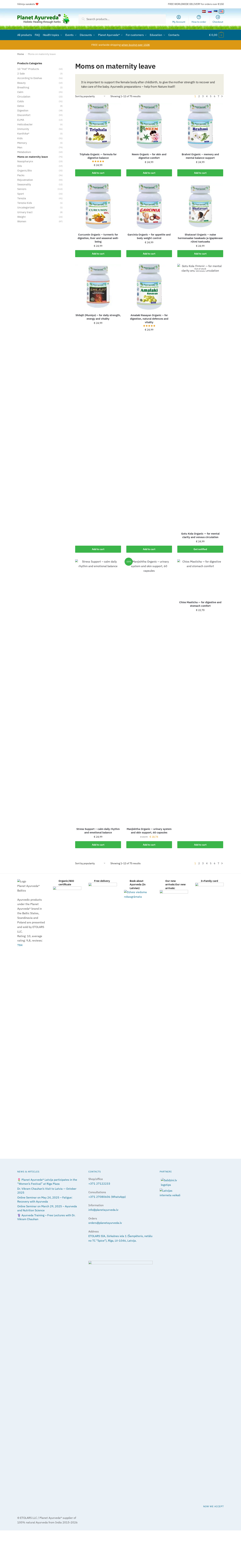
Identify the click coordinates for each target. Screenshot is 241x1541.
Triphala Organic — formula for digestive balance (98, 156)
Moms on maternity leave (32, 156)
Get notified (200, 549)
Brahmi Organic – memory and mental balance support (200, 156)
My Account (178, 21)
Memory (22, 143)
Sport (20, 193)
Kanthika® (23, 133)
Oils (19, 166)
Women (21, 221)
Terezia (21, 198)
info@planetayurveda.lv (103, 1210)
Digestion (22, 110)
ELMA (20, 119)
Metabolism (24, 152)
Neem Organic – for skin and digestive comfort (149, 156)
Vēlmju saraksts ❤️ (27, 4)
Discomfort (23, 115)
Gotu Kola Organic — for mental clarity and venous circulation (200, 535)
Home (20, 54)
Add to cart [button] (98, 172)
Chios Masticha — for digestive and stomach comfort (200, 604)
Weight (21, 216)
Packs (20, 175)
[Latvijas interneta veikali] (192, 1193)
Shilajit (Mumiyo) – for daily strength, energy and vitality (98, 316)
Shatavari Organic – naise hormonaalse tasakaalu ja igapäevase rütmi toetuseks (200, 238)
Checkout (218, 21)
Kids (20, 138)
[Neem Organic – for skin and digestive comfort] (149, 126)
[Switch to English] (221, 11)
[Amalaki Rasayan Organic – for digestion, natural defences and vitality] (149, 287)
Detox (20, 106)
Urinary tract (24, 212)
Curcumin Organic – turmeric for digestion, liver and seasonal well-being (98, 238)
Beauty (21, 82)
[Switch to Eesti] (215, 11)
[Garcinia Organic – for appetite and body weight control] (149, 206)
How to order (199, 21)
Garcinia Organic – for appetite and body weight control (149, 236)
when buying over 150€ (135, 44)
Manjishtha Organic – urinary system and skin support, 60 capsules (149, 830)
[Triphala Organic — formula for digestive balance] (98, 126)
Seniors (21, 189)
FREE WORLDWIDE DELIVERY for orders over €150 (196, 4)
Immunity (23, 129)
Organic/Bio (24, 170)
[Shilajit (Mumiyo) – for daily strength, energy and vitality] (98, 287)
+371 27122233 (99, 1183)
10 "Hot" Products (28, 69)
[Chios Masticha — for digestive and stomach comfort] (200, 578)
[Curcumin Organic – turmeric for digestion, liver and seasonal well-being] (98, 206)
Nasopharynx (25, 161)
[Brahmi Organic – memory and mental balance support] (200, 126)
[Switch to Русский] (209, 11)
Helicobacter (25, 124)
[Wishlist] (115, 108)
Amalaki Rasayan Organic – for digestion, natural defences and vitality (149, 318)
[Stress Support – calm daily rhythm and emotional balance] (98, 691)
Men (19, 147)
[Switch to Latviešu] (204, 11)
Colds (20, 101)
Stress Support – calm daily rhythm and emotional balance (98, 830)
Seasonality (24, 184)
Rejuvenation (25, 179)
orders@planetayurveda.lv (105, 1223)
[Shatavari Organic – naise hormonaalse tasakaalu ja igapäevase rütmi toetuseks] (200, 206)
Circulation (23, 96)
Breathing (23, 87)
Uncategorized (26, 207)
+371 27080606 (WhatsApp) (107, 1196)
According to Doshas (29, 78)
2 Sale (21, 73)
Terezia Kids (24, 203)
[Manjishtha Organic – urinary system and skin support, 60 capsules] (149, 691)
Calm (20, 92)
